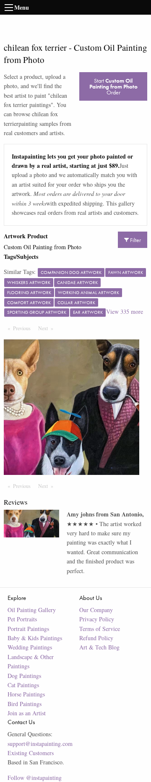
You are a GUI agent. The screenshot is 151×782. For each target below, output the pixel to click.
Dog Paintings (24, 676)
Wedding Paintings (30, 647)
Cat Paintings (23, 685)
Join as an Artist (27, 713)
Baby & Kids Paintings (35, 638)
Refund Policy (96, 638)
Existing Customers (31, 753)
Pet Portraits (22, 619)
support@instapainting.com (40, 744)
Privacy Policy (96, 619)
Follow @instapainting (35, 778)
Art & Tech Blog (99, 647)
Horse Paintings (26, 694)
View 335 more (124, 311)
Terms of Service (99, 629)
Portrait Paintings (28, 629)
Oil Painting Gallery (32, 610)
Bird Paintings (25, 704)
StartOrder (113, 86)
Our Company (96, 610)
